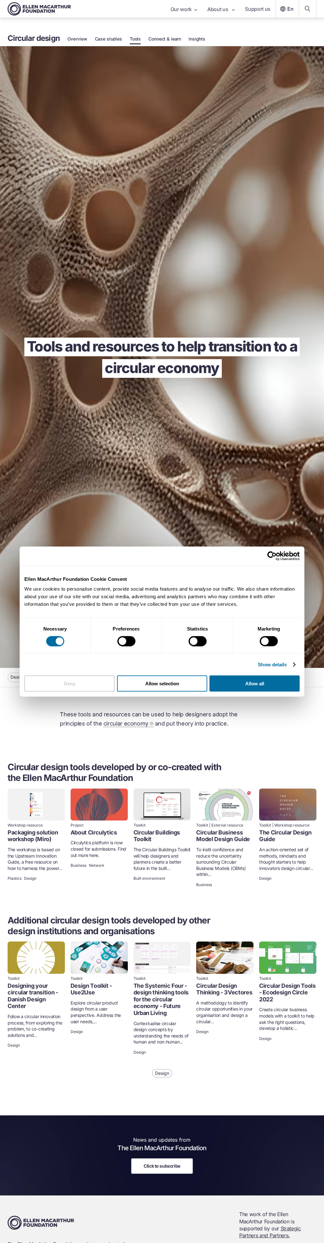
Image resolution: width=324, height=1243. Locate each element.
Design (17, 677)
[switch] (126, 641)
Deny (69, 683)
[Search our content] (307, 9)
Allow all (254, 683)
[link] (36, 839)
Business (78, 865)
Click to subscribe (162, 1166)
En (290, 9)
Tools (135, 38)
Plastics (15, 878)
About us (218, 9)
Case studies (108, 38)
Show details (272, 664)
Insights (197, 38)
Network (96, 865)
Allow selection (162, 683)
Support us (258, 9)
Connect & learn (164, 38)
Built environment (149, 878)
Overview (77, 38)
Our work (181, 9)
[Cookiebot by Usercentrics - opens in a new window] (272, 556)
